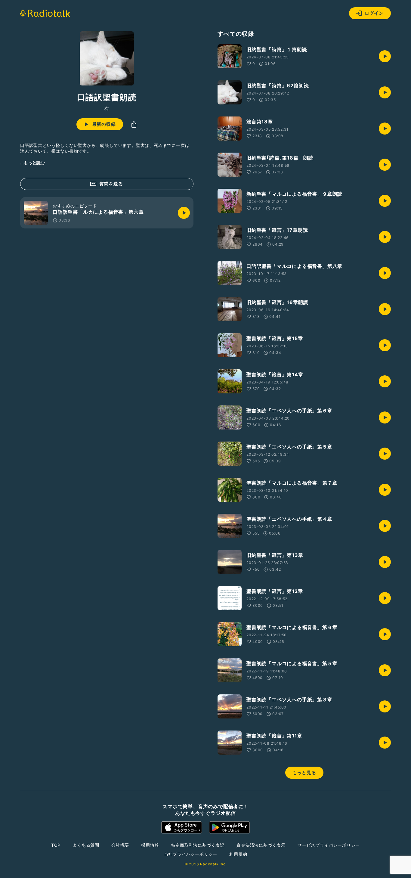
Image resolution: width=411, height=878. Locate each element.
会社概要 (120, 845)
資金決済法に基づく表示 (261, 845)
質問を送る (111, 184)
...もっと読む (32, 162)
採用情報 (150, 845)
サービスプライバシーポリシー (329, 845)
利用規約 (238, 854)
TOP (55, 845)
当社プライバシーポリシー (191, 854)
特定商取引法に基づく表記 (198, 845)
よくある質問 (86, 845)
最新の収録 (104, 124)
